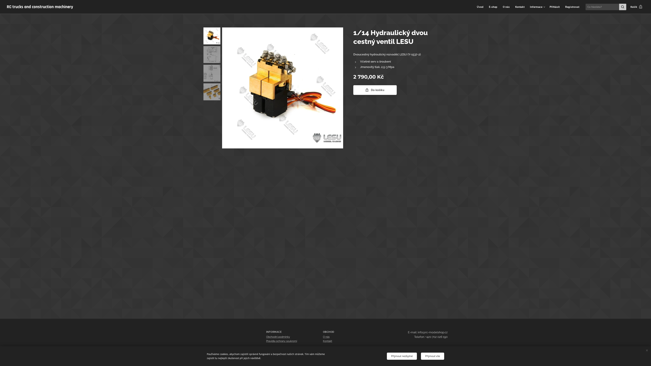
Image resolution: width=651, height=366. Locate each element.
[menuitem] (481, 7)
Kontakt (327, 341)
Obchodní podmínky (278, 336)
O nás (326, 336)
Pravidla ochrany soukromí (281, 341)
